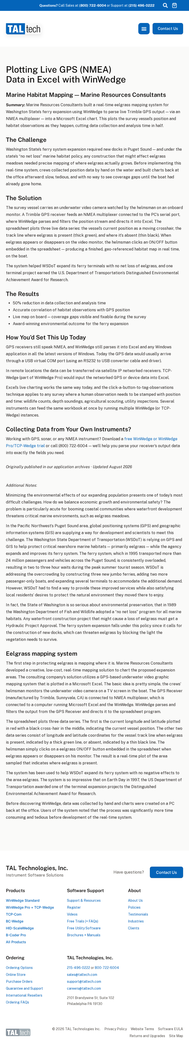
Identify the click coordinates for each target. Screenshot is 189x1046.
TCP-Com (13, 914)
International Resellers (24, 995)
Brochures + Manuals (83, 935)
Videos (72, 914)
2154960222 (78, 968)
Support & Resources (84, 900)
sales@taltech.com (82, 975)
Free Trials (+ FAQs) (82, 921)
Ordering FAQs (17, 1002)
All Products (16, 942)
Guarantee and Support (24, 988)
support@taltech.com (84, 981)
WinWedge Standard (23, 900)
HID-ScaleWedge (20, 928)
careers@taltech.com (84, 988)
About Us (135, 900)
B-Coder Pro (16, 935)
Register (74, 907)
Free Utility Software (84, 928)
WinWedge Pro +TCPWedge (30, 907)
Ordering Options (19, 968)
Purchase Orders (19, 981)
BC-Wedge (14, 921)
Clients (133, 928)
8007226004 (107, 968)
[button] (165, 5)
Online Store (16, 975)
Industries (136, 921)
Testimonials (138, 914)
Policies (134, 907)
